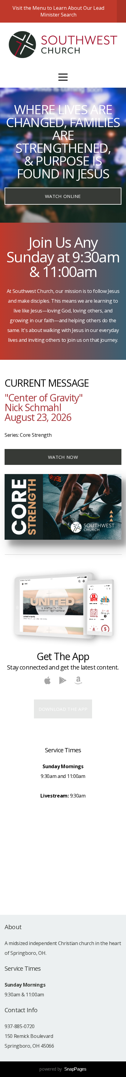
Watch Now (63, 457)
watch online (63, 196)
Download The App (63, 709)
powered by (62, 1069)
